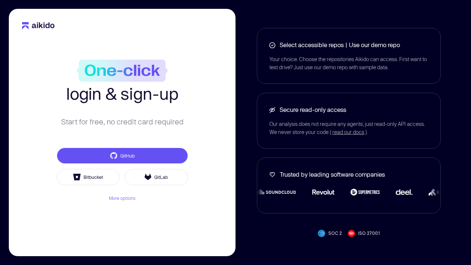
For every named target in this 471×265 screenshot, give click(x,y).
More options (122, 198)
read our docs (348, 132)
